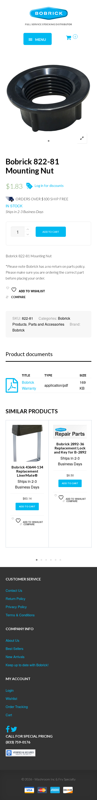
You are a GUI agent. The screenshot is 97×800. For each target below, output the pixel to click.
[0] (70, 39)
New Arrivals (15, 656)
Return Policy (15, 598)
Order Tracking (17, 706)
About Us (12, 640)
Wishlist (11, 698)
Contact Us (14, 590)
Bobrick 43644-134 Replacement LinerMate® (27, 471)
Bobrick (18, 330)
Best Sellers (14, 648)
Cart (9, 714)
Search (61, 11)
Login (10, 690)
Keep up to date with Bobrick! (27, 664)
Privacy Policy (16, 606)
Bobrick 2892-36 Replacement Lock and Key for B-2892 (70, 448)
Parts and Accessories (46, 324)
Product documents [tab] (29, 354)
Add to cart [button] (27, 506)
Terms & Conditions (20, 614)
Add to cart (50, 231)
